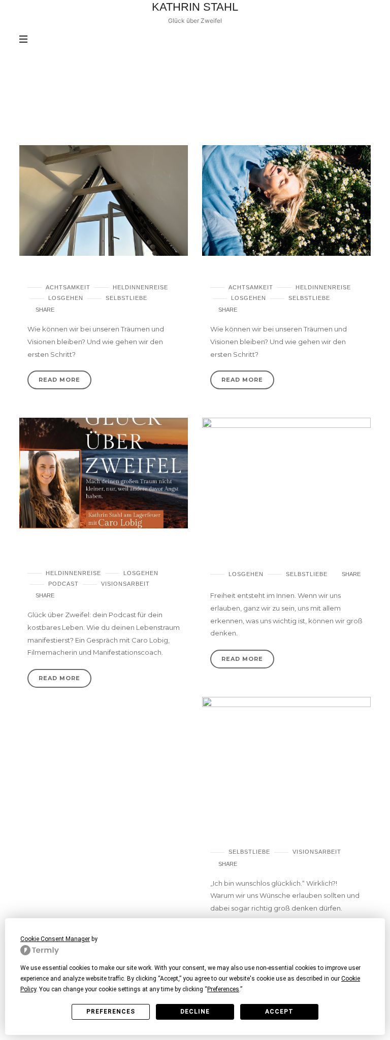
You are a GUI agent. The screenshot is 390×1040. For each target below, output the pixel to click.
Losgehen (65, 298)
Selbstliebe (126, 298)
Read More (59, 379)
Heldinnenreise (140, 287)
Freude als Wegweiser (73, 274)
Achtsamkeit (68, 287)
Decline (195, 1011)
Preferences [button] (223, 989)
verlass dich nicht (246, 274)
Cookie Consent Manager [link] (55, 939)
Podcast (63, 584)
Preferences (110, 1011)
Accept (279, 1011)
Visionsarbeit (125, 584)
